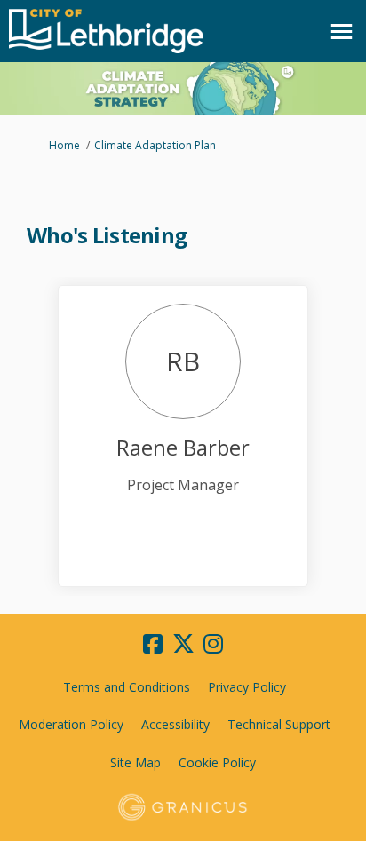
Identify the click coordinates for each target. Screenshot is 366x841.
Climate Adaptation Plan (155, 145)
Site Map (135, 762)
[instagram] (213, 644)
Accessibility (175, 724)
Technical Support (278, 724)
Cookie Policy (217, 762)
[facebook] (152, 644)
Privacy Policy (247, 686)
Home (64, 145)
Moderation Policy (71, 724)
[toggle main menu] (341, 31)
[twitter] (183, 644)
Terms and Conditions (126, 686)
